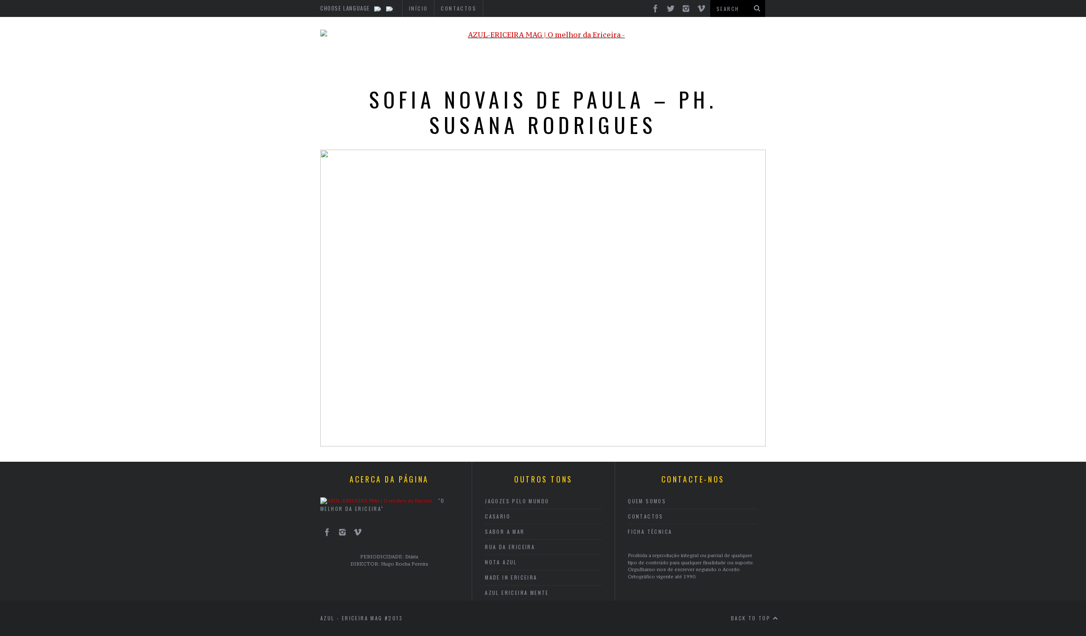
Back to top (752, 618)
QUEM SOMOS (647, 501)
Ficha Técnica (650, 531)
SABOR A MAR (504, 531)
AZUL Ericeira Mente (517, 592)
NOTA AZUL (501, 562)
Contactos (645, 516)
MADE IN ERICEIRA (511, 577)
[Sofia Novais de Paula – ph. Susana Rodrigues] (543, 444)
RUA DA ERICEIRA (510, 546)
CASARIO (497, 516)
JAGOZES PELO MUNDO (517, 501)
